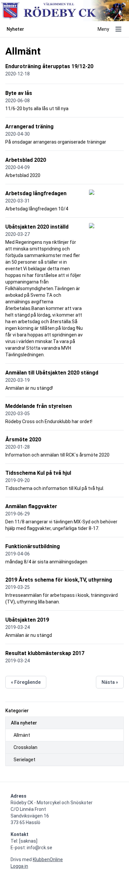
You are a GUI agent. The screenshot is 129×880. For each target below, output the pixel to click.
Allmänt (22, 735)
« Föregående (26, 682)
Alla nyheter (24, 723)
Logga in (19, 866)
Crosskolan (25, 747)
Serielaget (24, 759)
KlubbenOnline (48, 859)
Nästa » (110, 682)
